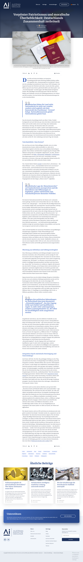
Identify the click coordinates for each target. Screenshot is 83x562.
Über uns (38, 4)
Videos (47, 533)
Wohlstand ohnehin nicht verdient (40, 440)
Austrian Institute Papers (51, 541)
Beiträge (44, 4)
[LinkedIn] (29, 73)
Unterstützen (64, 4)
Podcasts (48, 536)
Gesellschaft (54, 451)
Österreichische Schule (35, 533)
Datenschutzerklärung (48, 552)
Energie (39, 451)
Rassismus (38, 453)
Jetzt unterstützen (68, 516)
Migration (24, 453)
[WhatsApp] (37, 73)
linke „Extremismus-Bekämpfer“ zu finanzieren (46, 154)
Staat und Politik (52, 453)
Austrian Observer (50, 543)
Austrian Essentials (50, 538)
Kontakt (32, 536)
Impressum (40, 552)
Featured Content (47, 451)
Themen (47, 545)
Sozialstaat (45, 453)
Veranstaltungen (53, 4)
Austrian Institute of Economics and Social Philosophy (19, 552)
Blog (35, 451)
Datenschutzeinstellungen (58, 552)
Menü (32, 529)
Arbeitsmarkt (29, 451)
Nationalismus (31, 453)
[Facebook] (34, 73)
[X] (31, 73)
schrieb (39, 164)
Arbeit (23, 451)
